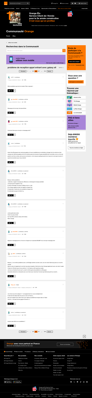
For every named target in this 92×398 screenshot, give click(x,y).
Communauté (20, 31)
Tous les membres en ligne (76, 147)
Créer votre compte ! (74, 61)
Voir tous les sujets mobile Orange (55, 63)
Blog (14, 36)
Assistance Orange (73, 123)
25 (33, 71)
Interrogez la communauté (76, 82)
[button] (63, 77)
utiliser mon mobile (12, 42)
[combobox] (34, 50)
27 (38, 71)
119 (45, 71)
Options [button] (61, 67)
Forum (8, 36)
